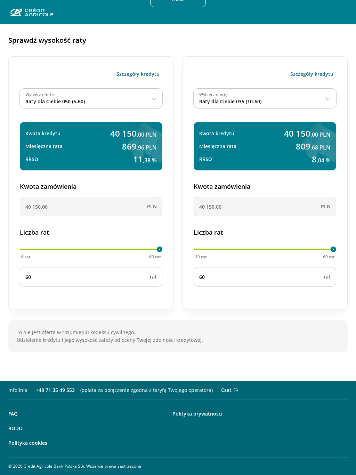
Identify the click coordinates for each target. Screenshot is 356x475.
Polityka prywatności (197, 413)
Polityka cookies (27, 443)
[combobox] (91, 98)
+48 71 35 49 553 (55, 390)
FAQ (13, 413)
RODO (15, 428)
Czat (226, 390)
